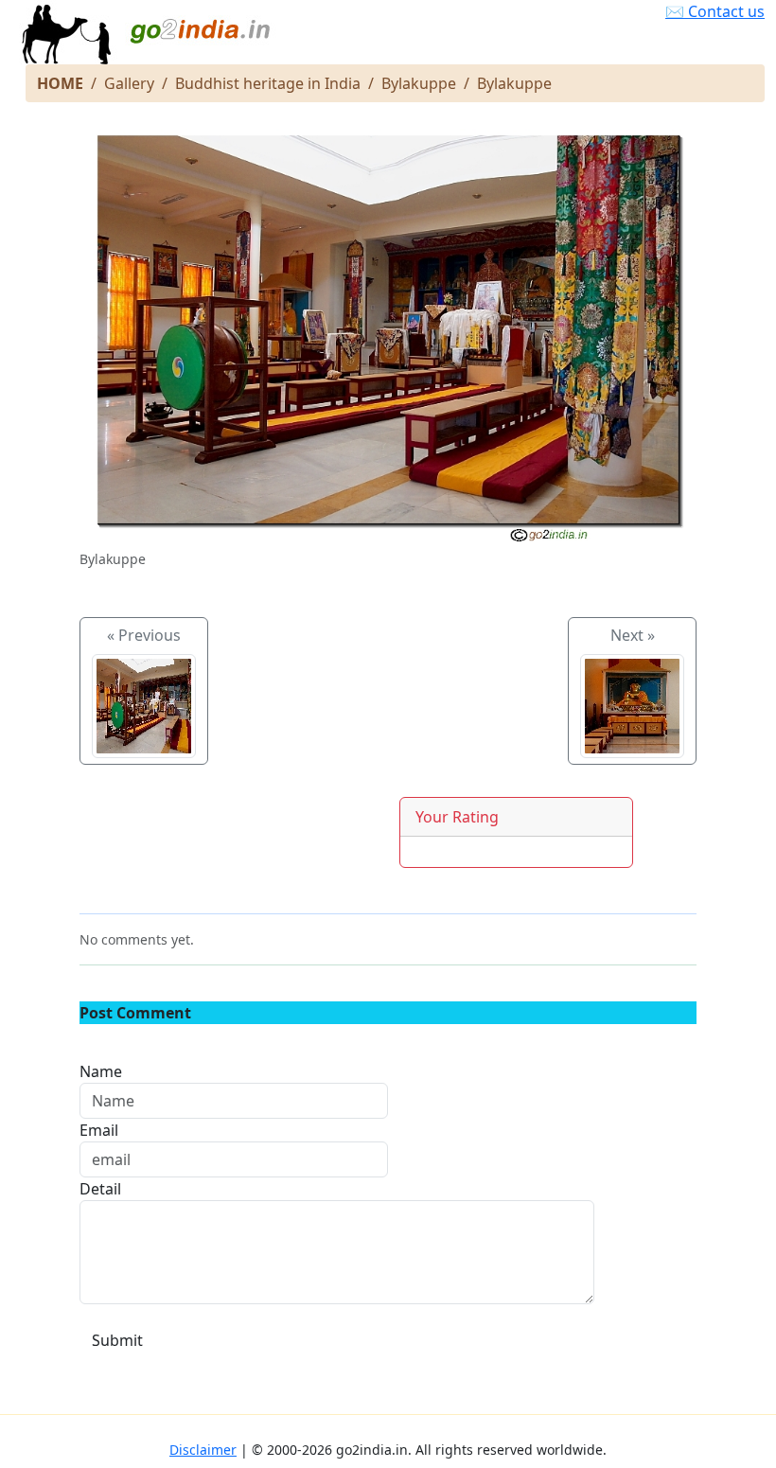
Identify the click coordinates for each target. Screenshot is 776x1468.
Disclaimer (203, 1450)
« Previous (144, 635)
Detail (100, 1188)
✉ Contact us (715, 11)
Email (98, 1130)
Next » (632, 635)
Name (100, 1071)
